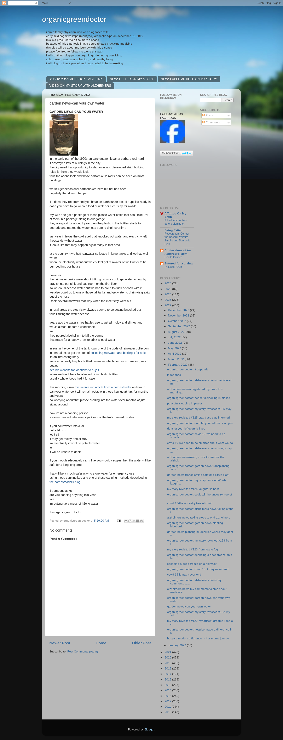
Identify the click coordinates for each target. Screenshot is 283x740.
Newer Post (59, 643)
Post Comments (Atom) (82, 651)
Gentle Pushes (173, 257)
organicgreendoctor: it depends (187, 369)
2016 (168, 679)
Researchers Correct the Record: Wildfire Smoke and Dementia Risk (177, 239)
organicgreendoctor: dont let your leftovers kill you (200, 423)
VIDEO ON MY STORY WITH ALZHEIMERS (80, 85)
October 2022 (177, 321)
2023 (168, 299)
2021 (168, 652)
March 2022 (176, 359)
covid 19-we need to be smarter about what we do (200, 442)
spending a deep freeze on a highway (191, 563)
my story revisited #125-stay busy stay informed (198, 417)
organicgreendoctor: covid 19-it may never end (198, 569)
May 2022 (175, 348)
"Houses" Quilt (173, 266)
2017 (168, 673)
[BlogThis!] (130, 521)
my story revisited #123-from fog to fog (192, 549)
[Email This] (126, 521)
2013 (168, 695)
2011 (168, 706)
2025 (168, 289)
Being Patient (174, 230)
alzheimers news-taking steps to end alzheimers (198, 517)
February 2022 (178, 364)
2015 (168, 684)
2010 (168, 712)
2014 (168, 690)
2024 (168, 294)
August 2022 (176, 331)
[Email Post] (118, 520)
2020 (168, 657)
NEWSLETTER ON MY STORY (132, 79)
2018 (168, 668)
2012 (168, 701)
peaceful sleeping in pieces (185, 403)
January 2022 (177, 645)
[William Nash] (172, 142)
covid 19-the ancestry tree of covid (189, 503)
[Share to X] (134, 521)
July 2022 (174, 337)
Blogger (149, 729)
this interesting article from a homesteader (103, 387)
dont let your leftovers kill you (186, 428)
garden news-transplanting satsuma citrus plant (198, 474)
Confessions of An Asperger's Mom (177, 252)
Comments (212, 122)
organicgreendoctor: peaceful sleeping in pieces (198, 397)
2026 (168, 283)
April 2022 (175, 353)
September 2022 (179, 326)
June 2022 (175, 342)
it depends (174, 374)
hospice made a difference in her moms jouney (198, 638)
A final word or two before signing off (175, 222)
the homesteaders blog (65, 482)
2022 (168, 305)
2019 (168, 663)
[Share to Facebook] (138, 521)
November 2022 (179, 315)
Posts (209, 115)
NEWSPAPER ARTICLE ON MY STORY (189, 79)
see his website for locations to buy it (74, 370)
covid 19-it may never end (184, 574)
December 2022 (179, 310)
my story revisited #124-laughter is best (193, 488)
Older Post (141, 643)
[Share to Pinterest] (142, 521)
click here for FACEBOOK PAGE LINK (76, 79)
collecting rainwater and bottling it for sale (118, 352)
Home (101, 643)
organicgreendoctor (74, 19)
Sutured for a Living (178, 263)
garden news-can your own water (189, 606)
